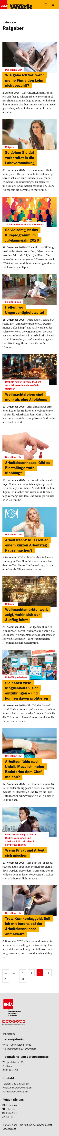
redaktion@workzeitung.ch (17, 1087)
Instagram (11, 1113)
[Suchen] (46, 4)
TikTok (9, 1117)
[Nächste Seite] (5, 979)
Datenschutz (9, 1128)
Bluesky (11, 1109)
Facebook (11, 1105)
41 (22, 979)
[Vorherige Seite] (23, 972)
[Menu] (53, 4)
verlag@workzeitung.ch (15, 1091)
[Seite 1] (5, 972)
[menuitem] (5, 972)
